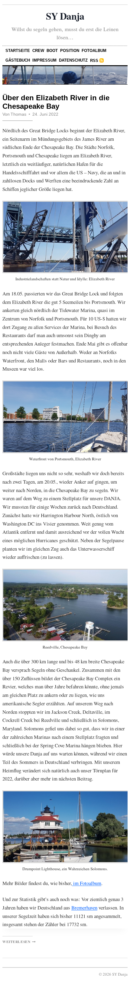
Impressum (44, 60)
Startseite (17, 50)
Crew (38, 50)
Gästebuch (17, 60)
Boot (52, 50)
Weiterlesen (19, 941)
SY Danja (65, 16)
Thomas (18, 114)
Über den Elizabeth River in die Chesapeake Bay (55, 102)
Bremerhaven (84, 907)
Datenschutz (73, 60)
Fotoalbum (94, 50)
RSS (94, 60)
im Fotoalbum (86, 883)
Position (69, 50)
